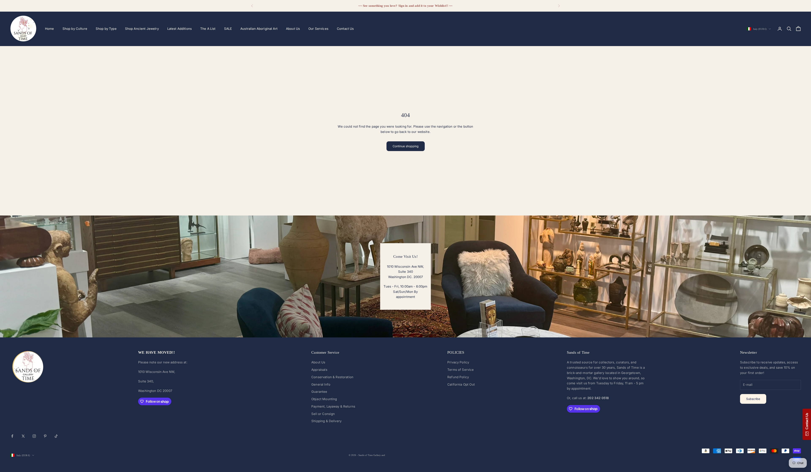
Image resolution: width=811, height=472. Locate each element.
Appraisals (319, 370)
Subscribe (753, 399)
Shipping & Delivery (326, 421)
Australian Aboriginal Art (259, 29)
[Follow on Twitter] (23, 436)
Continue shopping (406, 146)
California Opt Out (461, 384)
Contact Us (345, 29)
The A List (208, 29)
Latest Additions (179, 29)
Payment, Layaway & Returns (333, 406)
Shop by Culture (75, 29)
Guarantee (319, 392)
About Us (293, 29)
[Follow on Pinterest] (45, 436)
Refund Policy (458, 377)
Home (49, 29)
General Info (320, 384)
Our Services (318, 29)
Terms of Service (460, 370)
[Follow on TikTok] (56, 436)
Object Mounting (324, 399)
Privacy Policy (458, 362)
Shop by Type (106, 29)
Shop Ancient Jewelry (142, 29)
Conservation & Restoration (332, 377)
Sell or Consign (323, 414)
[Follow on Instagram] (34, 436)
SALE (228, 29)
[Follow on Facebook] (12, 436)
